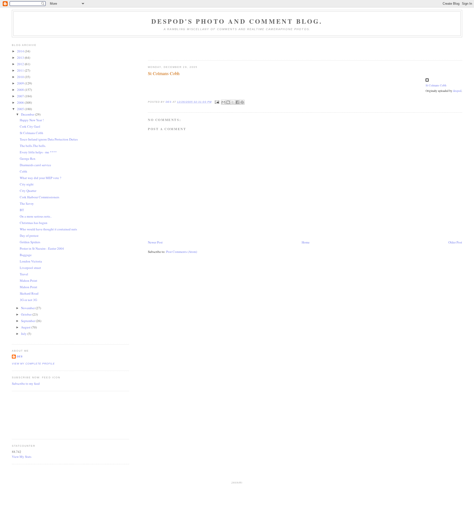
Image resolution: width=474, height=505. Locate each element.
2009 (21, 83)
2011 (21, 70)
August (26, 327)
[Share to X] (232, 102)
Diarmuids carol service (35, 165)
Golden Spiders (30, 242)
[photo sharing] (427, 80)
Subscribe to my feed (26, 383)
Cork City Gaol (30, 126)
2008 (21, 89)
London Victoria (31, 261)
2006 (21, 102)
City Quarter (28, 190)
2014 (21, 51)
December (28, 114)
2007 (21, 96)
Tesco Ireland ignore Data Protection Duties (49, 139)
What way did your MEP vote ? (40, 178)
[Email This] (223, 102)
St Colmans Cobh (436, 85)
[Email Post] (217, 102)
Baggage (26, 255)
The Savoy (27, 203)
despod (457, 91)
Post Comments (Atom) (181, 251)
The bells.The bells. (33, 145)
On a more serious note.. (36, 216)
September (28, 321)
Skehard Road (29, 293)
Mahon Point (28, 280)
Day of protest (29, 235)
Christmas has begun (33, 223)
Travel (24, 274)
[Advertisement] (34, 414)
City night (27, 184)
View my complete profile (33, 363)
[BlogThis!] (228, 102)
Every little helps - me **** (38, 152)
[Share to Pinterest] (242, 102)
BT (22, 210)
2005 (21, 109)
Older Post (455, 242)
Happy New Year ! (32, 120)
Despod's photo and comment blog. (236, 21)
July (24, 333)
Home (306, 242)
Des (20, 356)
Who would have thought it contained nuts (48, 229)
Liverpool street (30, 267)
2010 (21, 77)
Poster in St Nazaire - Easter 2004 (42, 248)
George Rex (28, 158)
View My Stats (21, 456)
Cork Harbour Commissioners (39, 197)
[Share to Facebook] (237, 102)
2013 (21, 57)
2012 (21, 64)
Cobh (23, 171)
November (28, 308)
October (26, 314)
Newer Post (155, 242)
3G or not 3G (28, 300)
